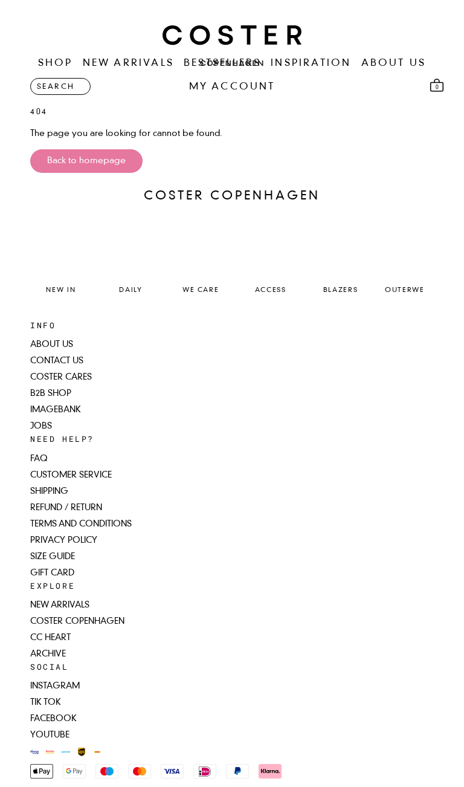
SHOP (55, 63)
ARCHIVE (48, 654)
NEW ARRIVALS (128, 63)
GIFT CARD (52, 573)
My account (232, 87)
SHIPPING (49, 491)
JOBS (41, 426)
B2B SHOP (50, 393)
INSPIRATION (311, 63)
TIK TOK (45, 702)
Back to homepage (86, 161)
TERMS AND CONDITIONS (81, 524)
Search (55, 87)
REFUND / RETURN (66, 508)
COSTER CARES (61, 377)
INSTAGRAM (55, 686)
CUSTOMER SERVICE (71, 475)
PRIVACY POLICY (63, 540)
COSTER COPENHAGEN (77, 621)
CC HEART (50, 637)
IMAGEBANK (55, 410)
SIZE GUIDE (52, 556)
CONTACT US (56, 361)
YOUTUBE (49, 735)
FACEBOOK (53, 718)
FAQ (39, 459)
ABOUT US (394, 63)
